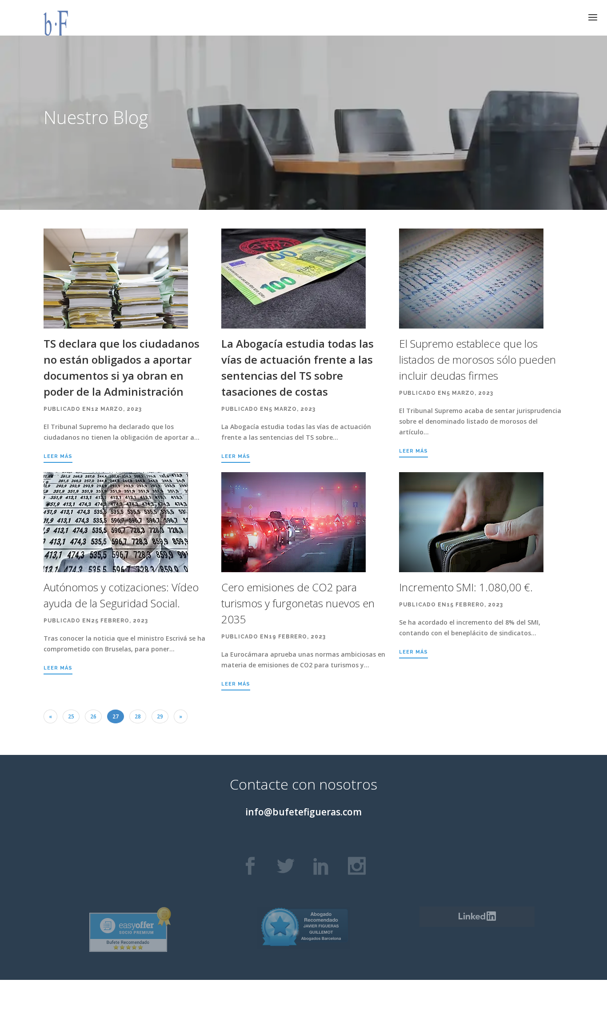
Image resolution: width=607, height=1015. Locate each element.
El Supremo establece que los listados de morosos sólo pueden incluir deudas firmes (477, 359)
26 (93, 716)
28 (138, 716)
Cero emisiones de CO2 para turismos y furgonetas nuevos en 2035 (298, 603)
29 (160, 716)
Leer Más (58, 456)
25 (71, 716)
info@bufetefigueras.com (303, 812)
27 (115, 716)
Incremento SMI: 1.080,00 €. (466, 587)
